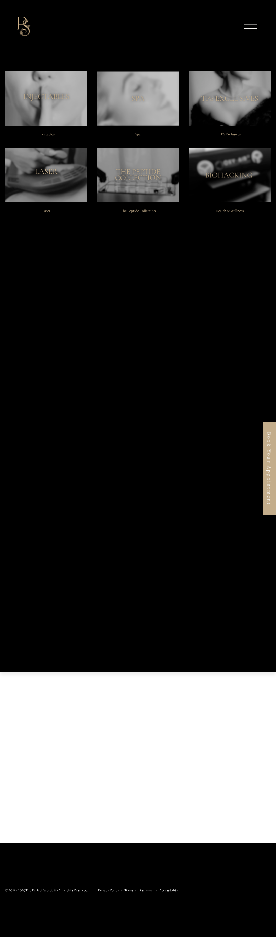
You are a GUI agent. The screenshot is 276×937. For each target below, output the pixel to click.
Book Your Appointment (269, 468)
